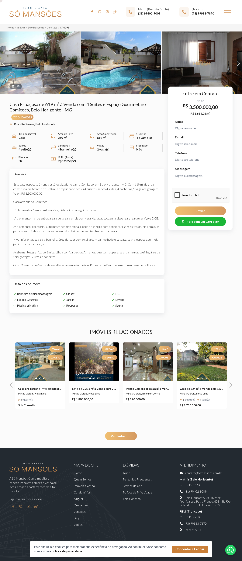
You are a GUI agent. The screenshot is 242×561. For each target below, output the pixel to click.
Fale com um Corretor (202, 221)
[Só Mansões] (35, 12)
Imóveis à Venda (84, 485)
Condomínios (82, 492)
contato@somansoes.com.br (203, 473)
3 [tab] (44, 378)
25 (17, 86)
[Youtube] (107, 12)
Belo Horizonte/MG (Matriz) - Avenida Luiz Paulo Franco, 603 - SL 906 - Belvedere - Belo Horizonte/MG (206, 501)
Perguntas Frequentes (137, 479)
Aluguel (78, 498)
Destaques (81, 505)
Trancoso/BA (192, 530)
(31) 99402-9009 (149, 13)
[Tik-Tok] (115, 12)
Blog (76, 518)
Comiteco (52, 27)
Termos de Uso (132, 485)
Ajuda (126, 473)
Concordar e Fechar (189, 549)
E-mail (179, 137)
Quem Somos (82, 479)
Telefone (181, 153)
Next (237, 62)
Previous (4, 62)
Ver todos (118, 436)
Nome (179, 121)
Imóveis (21, 27)
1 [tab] (36, 378)
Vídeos (78, 524)
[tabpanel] (40, 361)
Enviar (200, 211)
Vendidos (80, 511)
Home (11, 27)
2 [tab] (40, 378)
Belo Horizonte (36, 27)
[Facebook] (92, 12)
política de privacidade (67, 551)
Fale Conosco (132, 498)
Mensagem (182, 168)
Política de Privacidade (137, 492)
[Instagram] (100, 12)
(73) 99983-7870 (203, 13)
